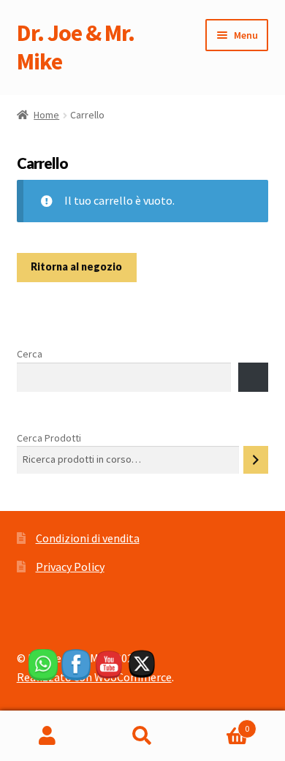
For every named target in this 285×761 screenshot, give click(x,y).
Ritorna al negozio (76, 266)
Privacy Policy (70, 566)
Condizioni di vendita (88, 538)
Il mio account (47, 736)
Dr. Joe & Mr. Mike (75, 47)
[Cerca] (255, 459)
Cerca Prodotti (49, 437)
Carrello (219, 723)
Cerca (29, 353)
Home (46, 114)
